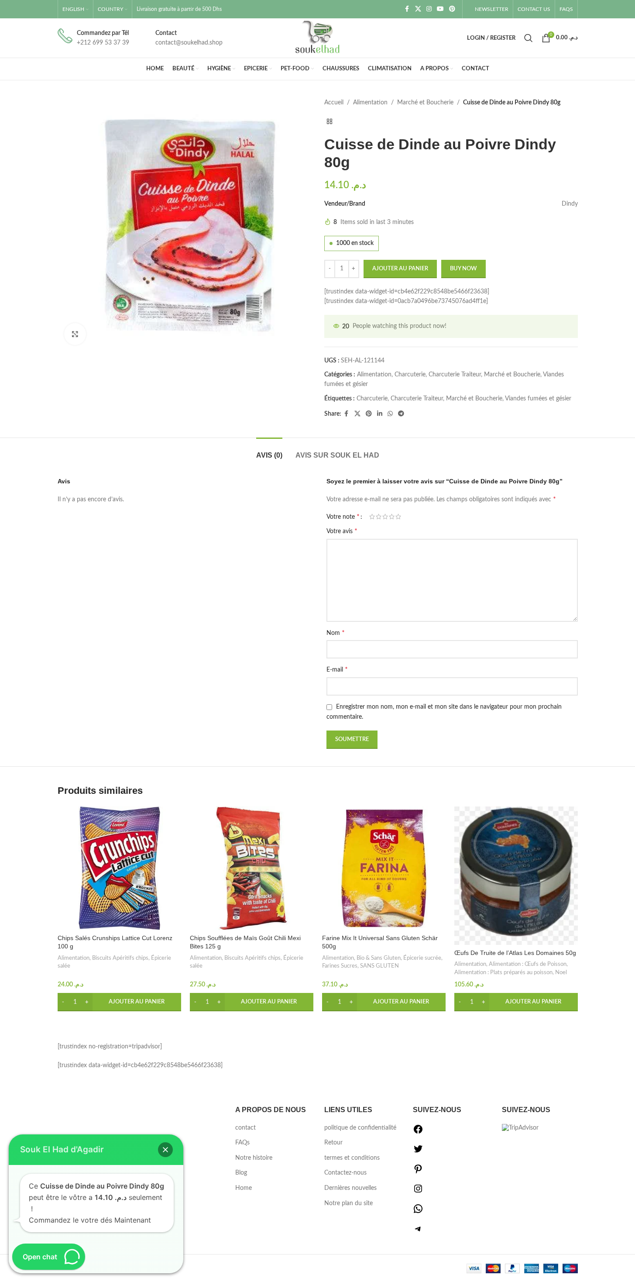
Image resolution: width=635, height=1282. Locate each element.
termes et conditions (352, 1158)
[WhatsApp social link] (390, 414)
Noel (561, 972)
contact (245, 1128)
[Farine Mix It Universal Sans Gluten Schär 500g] (384, 868)
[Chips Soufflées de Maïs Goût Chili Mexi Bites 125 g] (251, 868)
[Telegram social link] (401, 414)
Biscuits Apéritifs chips (120, 958)
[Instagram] (418, 1192)
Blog (241, 1173)
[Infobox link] (93, 38)
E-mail (337, 669)
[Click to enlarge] (75, 334)
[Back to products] (329, 121)
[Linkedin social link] (379, 414)
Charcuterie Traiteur (455, 375)
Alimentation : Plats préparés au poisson (503, 972)
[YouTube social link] (440, 9)
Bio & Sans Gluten (379, 958)
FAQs (242, 1143)
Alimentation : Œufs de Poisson (527, 964)
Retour (333, 1143)
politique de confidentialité (360, 1128)
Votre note (343, 516)
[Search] (528, 38)
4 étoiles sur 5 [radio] (391, 516)
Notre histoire (253, 1158)
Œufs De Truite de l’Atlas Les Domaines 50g (515, 952)
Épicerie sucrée (422, 958)
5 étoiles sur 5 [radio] (398, 516)
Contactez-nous (345, 1173)
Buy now (463, 269)
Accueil (333, 103)
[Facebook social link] (407, 9)
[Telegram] (418, 1232)
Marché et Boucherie (425, 103)
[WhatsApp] (418, 1212)
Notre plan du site (348, 1203)
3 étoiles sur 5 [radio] (385, 516)
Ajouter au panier (400, 269)
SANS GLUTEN (379, 966)
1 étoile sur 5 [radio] (372, 516)
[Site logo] (317, 38)
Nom (335, 632)
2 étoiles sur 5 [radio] (378, 516)
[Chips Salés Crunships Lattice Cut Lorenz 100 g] (119, 868)
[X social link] (418, 9)
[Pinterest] (418, 1172)
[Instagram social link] (429, 9)
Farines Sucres (339, 966)
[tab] (269, 451)
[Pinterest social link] (452, 9)
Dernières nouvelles (350, 1188)
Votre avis (341, 530)
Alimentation (370, 103)
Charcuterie (410, 375)
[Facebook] (418, 1133)
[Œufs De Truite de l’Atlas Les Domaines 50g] (516, 875)
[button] (119, 1002)
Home (243, 1188)
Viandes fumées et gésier (538, 399)
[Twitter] (418, 1152)
